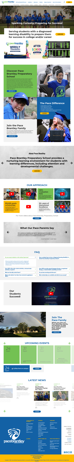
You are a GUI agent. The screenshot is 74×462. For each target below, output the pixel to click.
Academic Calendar (68, 429)
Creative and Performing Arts (43, 432)
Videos (69, 430)
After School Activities (42, 443)
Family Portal (67, 426)
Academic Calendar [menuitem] (25, 4)
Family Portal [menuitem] (16, 4)
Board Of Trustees (29, 432)
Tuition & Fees (52, 427)
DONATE (69, 2)
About (27, 425)
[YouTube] (69, 452)
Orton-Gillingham (41, 424)
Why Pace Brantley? (29, 423)
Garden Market (40, 433)
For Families (40, 440)
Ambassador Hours (41, 450)
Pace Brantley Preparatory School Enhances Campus (22, 388)
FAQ (50, 425)
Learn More (60, 34)
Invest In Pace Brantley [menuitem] (57, 2)
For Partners (69, 439)
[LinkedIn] (71, 452)
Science (39, 436)
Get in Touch (68, 444)
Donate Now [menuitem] (51, 4)
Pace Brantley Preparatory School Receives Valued (59, 388)
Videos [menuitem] (31, 4)
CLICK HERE (37, 218)
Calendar (28, 438)
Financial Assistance (53, 428)
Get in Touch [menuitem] (58, 4)
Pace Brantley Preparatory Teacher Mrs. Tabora (41, 388)
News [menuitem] (40, 4)
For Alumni (40, 442)
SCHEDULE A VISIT (56, 332)
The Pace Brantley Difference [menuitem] (21, 2)
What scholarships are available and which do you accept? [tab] (53, 275)
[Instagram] (64, 452)
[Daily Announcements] (59, 49)
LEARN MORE (44, 113)
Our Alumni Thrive (29, 426)
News (69, 434)
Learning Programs (41, 422)
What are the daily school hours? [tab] (13, 272)
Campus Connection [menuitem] (47, 2)
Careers (69, 432)
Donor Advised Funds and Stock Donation (54, 447)
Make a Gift (52, 444)
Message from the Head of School (54, 441)
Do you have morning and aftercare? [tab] (47, 272)
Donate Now (68, 442)
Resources (40, 446)
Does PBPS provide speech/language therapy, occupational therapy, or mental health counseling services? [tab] (53, 269)
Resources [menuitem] (45, 4)
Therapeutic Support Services (41, 426)
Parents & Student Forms (42, 445)
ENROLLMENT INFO (12, 136)
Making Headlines (29, 427)
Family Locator (28, 429)
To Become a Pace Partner (54, 443)
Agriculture (40, 430)
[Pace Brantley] (8, 2)
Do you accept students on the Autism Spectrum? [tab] (17, 257)
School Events (40, 448)
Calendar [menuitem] (41, 2)
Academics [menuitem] (30, 2)
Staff (27, 430)
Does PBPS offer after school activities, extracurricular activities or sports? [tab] (18, 269)
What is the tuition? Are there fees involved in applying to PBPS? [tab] (19, 275)
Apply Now (52, 424)
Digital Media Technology (42, 427)
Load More (37, 368)
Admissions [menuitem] (36, 2)
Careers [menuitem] (36, 4)
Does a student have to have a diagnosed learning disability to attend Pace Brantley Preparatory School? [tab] (54, 258)
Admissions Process (53, 422)
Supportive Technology (42, 429)
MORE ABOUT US (12, 91)
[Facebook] (67, 452)
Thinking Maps (40, 435)
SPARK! (39, 449)
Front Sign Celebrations (54, 448)
